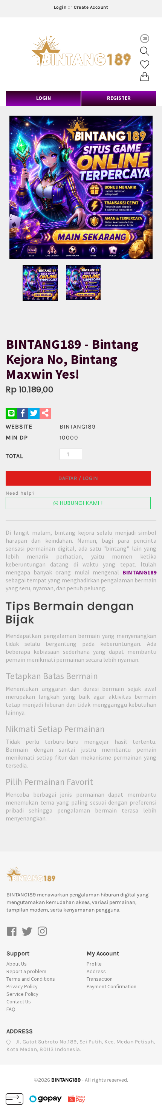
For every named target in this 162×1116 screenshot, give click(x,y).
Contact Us (18, 1001)
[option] (81, 187)
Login (60, 7)
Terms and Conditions (30, 978)
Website (19, 426)
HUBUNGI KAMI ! (80, 503)
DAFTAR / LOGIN (78, 478)
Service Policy (22, 994)
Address (96, 971)
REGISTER (119, 97)
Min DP (17, 437)
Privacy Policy (22, 986)
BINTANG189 (139, 572)
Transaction (100, 978)
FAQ (10, 1009)
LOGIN (43, 97)
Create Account (91, 7)
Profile (94, 963)
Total (14, 456)
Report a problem (26, 971)
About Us (16, 963)
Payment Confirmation (111, 986)
